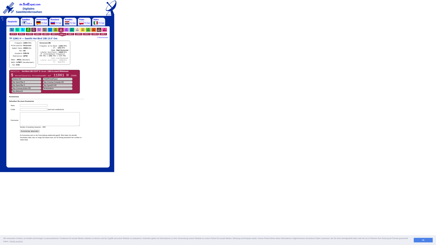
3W (104, 29)
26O (28, 29)
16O (55, 29)
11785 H (29, 34)
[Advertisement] (125, 52)
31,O (12, 29)
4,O (83, 29)
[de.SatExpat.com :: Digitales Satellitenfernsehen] (8, 8)
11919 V (87, 34)
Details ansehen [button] (16, 241)
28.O (22, 29)
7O (77, 29)
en (2, 18)
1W (99, 29)
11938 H (95, 34)
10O (66, 29)
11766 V (21, 34)
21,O (44, 29)
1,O (93, 29)
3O (88, 29)
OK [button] (423, 240)
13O (61, 30)
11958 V (103, 34)
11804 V (38, 34)
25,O (33, 29)
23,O (39, 29)
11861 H (62, 35)
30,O (17, 29)
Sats (26, 21)
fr (2, 20)
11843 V (54, 34)
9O (72, 29)
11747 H (13, 34)
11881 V (70, 34)
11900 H (78, 34)
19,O (50, 29)
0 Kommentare (102, 37)
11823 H (46, 34)
